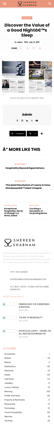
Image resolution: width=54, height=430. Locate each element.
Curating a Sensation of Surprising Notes (38, 210)
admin (19, 42)
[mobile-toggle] (4, 4)
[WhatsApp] (40, 48)
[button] (50, 4)
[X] (27, 48)
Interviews (27, 18)
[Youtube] (37, 120)
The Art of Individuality (31, 317)
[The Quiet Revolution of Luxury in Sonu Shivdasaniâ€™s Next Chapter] (7, 179)
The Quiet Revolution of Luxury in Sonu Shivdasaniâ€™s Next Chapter (28, 186)
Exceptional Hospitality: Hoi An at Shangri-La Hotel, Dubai (13, 212)
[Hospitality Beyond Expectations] (7, 162)
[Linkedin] (27, 120)
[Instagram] (22, 120)
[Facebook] (21, 48)
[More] (42, 133)
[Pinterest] (33, 48)
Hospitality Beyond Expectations (25, 168)
